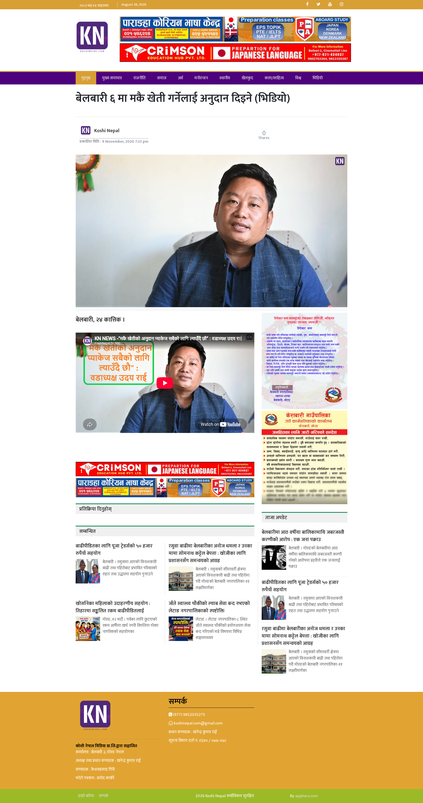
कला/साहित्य (274, 78)
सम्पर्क (103, 796)
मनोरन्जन (201, 78)
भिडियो (318, 78)
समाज (161, 78)
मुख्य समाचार (112, 78)
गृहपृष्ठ (86, 78)
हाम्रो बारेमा (86, 796)
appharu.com (306, 795)
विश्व (298, 78)
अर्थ (180, 78)
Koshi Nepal (106, 131)
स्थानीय (224, 78)
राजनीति (139, 78)
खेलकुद (247, 78)
